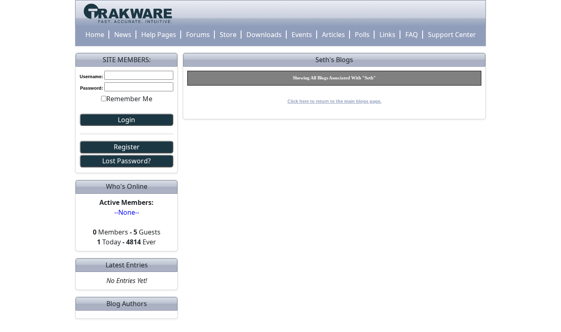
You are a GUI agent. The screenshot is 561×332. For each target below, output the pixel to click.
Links (387, 34)
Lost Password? (126, 160)
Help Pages (158, 34)
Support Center (452, 34)
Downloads (264, 34)
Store (228, 34)
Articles (333, 34)
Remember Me (129, 98)
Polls (362, 34)
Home (94, 34)
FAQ (411, 34)
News (122, 34)
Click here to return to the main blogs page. (334, 101)
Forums (198, 34)
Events (302, 34)
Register (127, 146)
